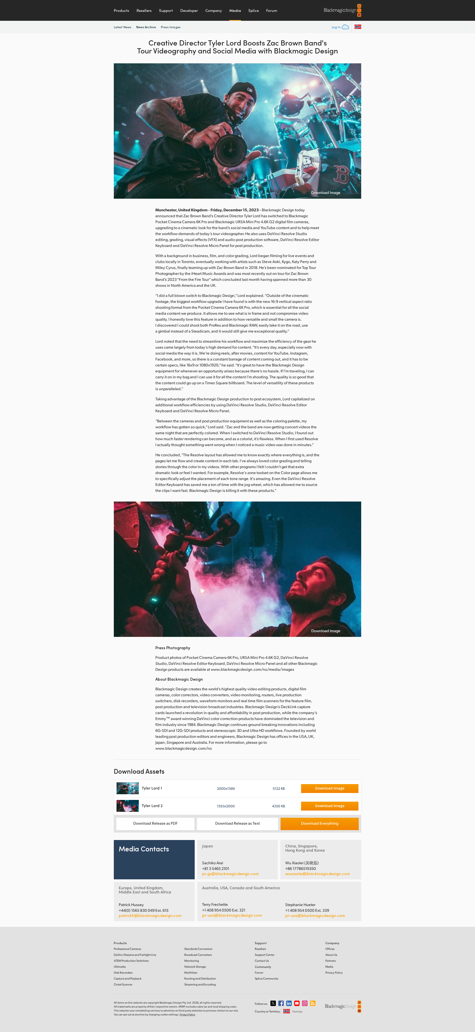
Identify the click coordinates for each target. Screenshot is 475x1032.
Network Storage (195, 966)
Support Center (264, 955)
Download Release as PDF (155, 823)
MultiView (190, 972)
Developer (189, 10)
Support (166, 10)
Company (213, 10)
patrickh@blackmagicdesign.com (150, 915)
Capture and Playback (128, 978)
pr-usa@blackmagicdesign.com (232, 915)
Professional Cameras (127, 949)
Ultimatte (120, 966)
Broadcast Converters (198, 955)
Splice (253, 10)
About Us (331, 955)
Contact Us (262, 960)
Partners (330, 960)
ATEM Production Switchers (131, 960)
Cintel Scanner (123, 984)
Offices (329, 949)
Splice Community (266, 978)
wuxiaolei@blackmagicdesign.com (317, 874)
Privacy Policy (334, 972)
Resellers (144, 10)
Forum (271, 10)
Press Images (171, 27)
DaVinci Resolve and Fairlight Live (135, 955)
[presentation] (121, 131)
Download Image (325, 192)
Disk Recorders (123, 972)
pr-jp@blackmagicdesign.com (230, 874)
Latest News (122, 27)
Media (235, 10)
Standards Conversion (198, 949)
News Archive (146, 27)
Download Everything (319, 823)
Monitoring (191, 960)
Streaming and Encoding (200, 984)
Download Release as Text (237, 823)
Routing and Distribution (200, 978)
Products (121, 10)
